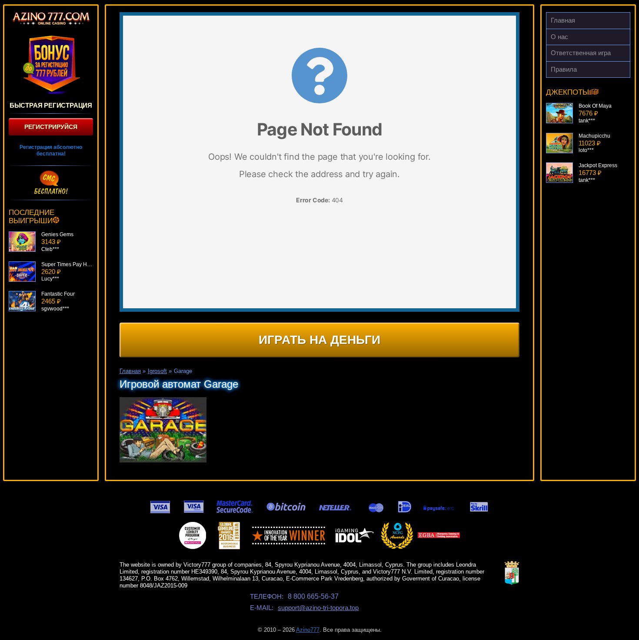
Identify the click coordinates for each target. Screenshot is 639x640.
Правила (564, 69)
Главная (563, 20)
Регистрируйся (50, 126)
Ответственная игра (581, 52)
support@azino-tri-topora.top (318, 607)
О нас (559, 36)
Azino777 (308, 630)
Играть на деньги (319, 339)
